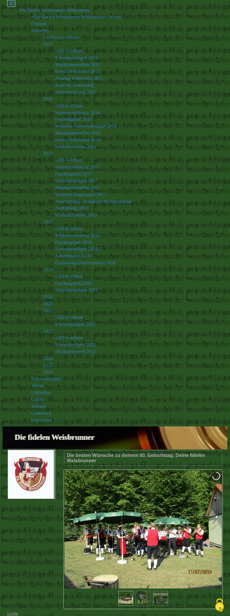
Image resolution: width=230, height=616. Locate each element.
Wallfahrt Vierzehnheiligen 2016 (85, 126)
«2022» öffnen (69, 317)
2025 (48, 365)
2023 (48, 331)
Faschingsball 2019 (73, 283)
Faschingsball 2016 (73, 119)
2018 (48, 221)
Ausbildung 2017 (71, 208)
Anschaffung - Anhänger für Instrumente (93, 201)
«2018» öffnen (69, 228)
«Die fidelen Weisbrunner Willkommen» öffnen (76, 16)
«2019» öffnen (69, 276)
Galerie (38, 399)
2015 (48, 44)
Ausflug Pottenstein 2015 (79, 78)
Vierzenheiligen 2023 (75, 344)
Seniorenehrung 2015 (75, 91)
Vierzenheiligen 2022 (75, 324)
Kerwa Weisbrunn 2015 (77, 71)
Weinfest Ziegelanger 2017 (80, 194)
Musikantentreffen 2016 (77, 132)
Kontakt (38, 406)
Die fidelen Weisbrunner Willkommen (55, 10)
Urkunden (40, 392)
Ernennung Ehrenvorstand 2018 (85, 262)
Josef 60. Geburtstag (74, 85)
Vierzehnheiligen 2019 (76, 289)
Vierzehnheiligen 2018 (76, 248)
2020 (48, 296)
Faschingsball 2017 (73, 173)
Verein (37, 385)
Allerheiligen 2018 (72, 255)
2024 (48, 358)
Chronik (39, 23)
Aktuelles (40, 30)
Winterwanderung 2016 (77, 112)
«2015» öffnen (69, 51)
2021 (48, 303)
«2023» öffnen (69, 337)
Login (12, 613)
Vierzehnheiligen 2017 (76, 180)
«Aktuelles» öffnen (61, 37)
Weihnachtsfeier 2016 (75, 146)
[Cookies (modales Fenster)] (219, 605)
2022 (48, 310)
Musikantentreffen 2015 (77, 64)
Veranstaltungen (46, 378)
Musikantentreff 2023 (75, 351)
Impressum (41, 420)
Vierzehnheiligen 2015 (76, 57)
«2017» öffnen (69, 160)
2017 (48, 153)
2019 (48, 269)
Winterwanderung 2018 (77, 235)
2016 (48, 98)
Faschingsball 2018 (73, 242)
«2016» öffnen (69, 105)
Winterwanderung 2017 (77, 167)
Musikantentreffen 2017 (77, 187)
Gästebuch (41, 413)
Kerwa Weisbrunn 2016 (77, 139)
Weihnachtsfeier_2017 (76, 214)
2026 (48, 372)
